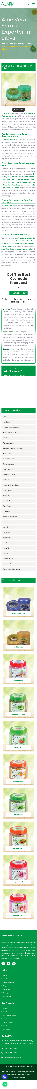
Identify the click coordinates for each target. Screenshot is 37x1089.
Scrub (29, 44)
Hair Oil (5, 553)
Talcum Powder (8, 459)
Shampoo (6, 522)
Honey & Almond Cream (11, 485)
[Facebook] (3, 963)
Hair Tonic (6, 543)
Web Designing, (12, 1074)
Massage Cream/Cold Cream (13, 448)
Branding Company (18, 1077)
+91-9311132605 (11, 1048)
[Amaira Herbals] (7, 4)
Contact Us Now (18, 293)
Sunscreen (6, 532)
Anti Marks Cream (9, 475)
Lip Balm (6, 527)
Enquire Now (18, 109)
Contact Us (6, 989)
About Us (6, 979)
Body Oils (6, 480)
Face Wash (7, 506)
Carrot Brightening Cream (11, 569)
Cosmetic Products (16, 44)
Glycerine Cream (8, 564)
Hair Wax (6, 496)
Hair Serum (7, 538)
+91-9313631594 (11, 1053)
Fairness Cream (8, 443)
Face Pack (6, 501)
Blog (4, 986)
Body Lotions (7, 490)
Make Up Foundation (10, 517)
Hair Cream (7, 454)
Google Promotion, (24, 1074)
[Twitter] (8, 963)
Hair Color (6, 422)
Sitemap (5, 993)
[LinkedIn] (14, 963)
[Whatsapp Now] (4, 1076)
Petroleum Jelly (8, 559)
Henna (5, 417)
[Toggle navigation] (33, 4)
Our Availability (7, 996)
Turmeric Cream (8, 464)
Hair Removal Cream (10, 433)
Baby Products (8, 469)
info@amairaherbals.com (13, 1057)
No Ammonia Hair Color (11, 427)
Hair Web (6, 548)
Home (3, 44)
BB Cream (6, 511)
